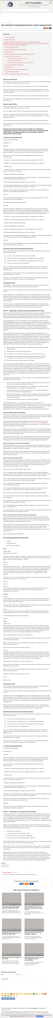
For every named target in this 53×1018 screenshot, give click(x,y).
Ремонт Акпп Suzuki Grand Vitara (14, 60)
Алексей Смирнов (7, 872)
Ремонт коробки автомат (34, 422)
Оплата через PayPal (10, 37)
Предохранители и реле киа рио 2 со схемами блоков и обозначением (34, 959)
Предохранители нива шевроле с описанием (11, 958)
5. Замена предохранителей (11, 47)
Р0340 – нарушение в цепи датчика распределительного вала (20, 54)
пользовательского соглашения (33, 1012)
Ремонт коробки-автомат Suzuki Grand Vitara (17, 58)
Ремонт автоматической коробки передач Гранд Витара (20, 62)
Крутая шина (34, 2)
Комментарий (4, 979)
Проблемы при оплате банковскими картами (15, 49)
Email (18, 974)
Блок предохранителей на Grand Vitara (14, 64)
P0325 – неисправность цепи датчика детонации (17, 74)
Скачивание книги (9, 51)
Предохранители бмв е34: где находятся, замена (33, 933)
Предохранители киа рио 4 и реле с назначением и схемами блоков (34, 908)
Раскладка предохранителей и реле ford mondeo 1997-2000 (11, 907)
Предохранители (22, 28)
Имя (2, 974)
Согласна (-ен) (40, 1016)
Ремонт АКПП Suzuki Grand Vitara (13, 56)
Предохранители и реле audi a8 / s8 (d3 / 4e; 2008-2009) (11, 933)
